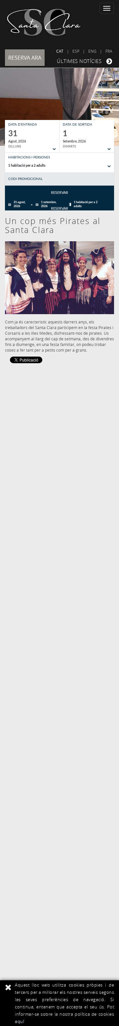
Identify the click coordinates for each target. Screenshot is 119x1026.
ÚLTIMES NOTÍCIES (79, 61)
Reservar (59, 193)
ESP (75, 51)
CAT (59, 51)
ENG (92, 51)
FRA (108, 51)
